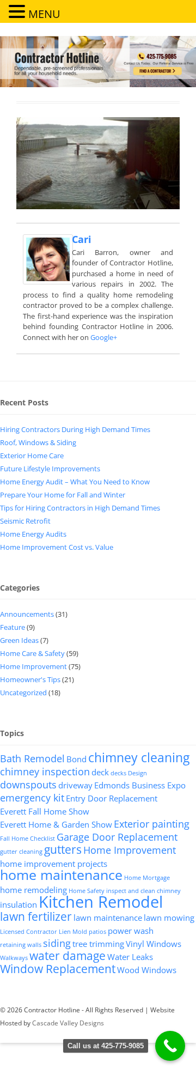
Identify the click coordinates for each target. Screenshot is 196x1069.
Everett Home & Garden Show (56, 824)
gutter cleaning (21, 851)
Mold (79, 932)
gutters (63, 849)
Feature (12, 627)
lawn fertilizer (36, 916)
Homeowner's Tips (30, 679)
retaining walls (20, 945)
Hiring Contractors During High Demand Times (75, 429)
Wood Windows (146, 969)
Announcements (27, 614)
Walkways (14, 958)
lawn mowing (169, 917)
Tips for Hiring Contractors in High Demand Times (80, 508)
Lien (65, 932)
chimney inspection (45, 771)
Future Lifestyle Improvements (50, 468)
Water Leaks (130, 956)
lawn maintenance (108, 917)
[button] (18, 11)
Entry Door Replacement (111, 798)
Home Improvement (33, 666)
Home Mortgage (147, 878)
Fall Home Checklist (27, 838)
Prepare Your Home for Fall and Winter (62, 495)
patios (97, 932)
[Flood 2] (98, 163)
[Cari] (48, 281)
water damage (67, 955)
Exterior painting (151, 823)
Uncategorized (23, 692)
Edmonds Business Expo (140, 785)
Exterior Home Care (32, 455)
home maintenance (61, 875)
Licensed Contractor (28, 932)
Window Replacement (57, 968)
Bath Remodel (32, 758)
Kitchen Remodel (101, 902)
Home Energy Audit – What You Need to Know (75, 482)
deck (100, 772)
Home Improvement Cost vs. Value (56, 547)
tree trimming (98, 943)
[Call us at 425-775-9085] (170, 1046)
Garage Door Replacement (117, 836)
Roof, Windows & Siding (38, 442)
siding (57, 943)
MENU (44, 14)
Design (137, 773)
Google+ (103, 337)
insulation (18, 904)
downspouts (28, 784)
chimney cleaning (138, 757)
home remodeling (33, 889)
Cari (81, 239)
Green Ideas (19, 640)
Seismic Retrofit (25, 521)
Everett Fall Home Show (44, 811)
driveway (75, 785)
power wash (131, 930)
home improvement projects (53, 863)
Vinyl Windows (153, 943)
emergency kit (32, 797)
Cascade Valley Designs (68, 1023)
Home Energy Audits (33, 534)
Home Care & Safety (32, 653)
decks (118, 773)
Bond (76, 759)
